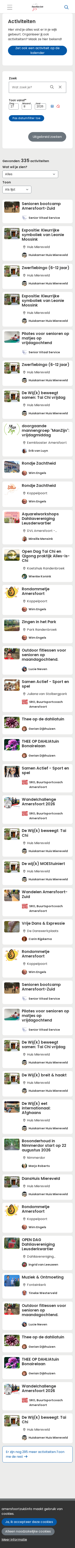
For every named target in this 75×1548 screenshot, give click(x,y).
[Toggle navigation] (9, 7)
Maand (26, 103)
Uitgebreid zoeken (47, 136)
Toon (6, 182)
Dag (11, 103)
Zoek (13, 78)
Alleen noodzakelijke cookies (28, 1531)
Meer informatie (14, 1539)
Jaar (38, 103)
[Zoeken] (66, 7)
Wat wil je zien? (14, 167)
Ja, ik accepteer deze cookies (29, 1522)
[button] (52, 106)
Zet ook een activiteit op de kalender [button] (37, 50)
